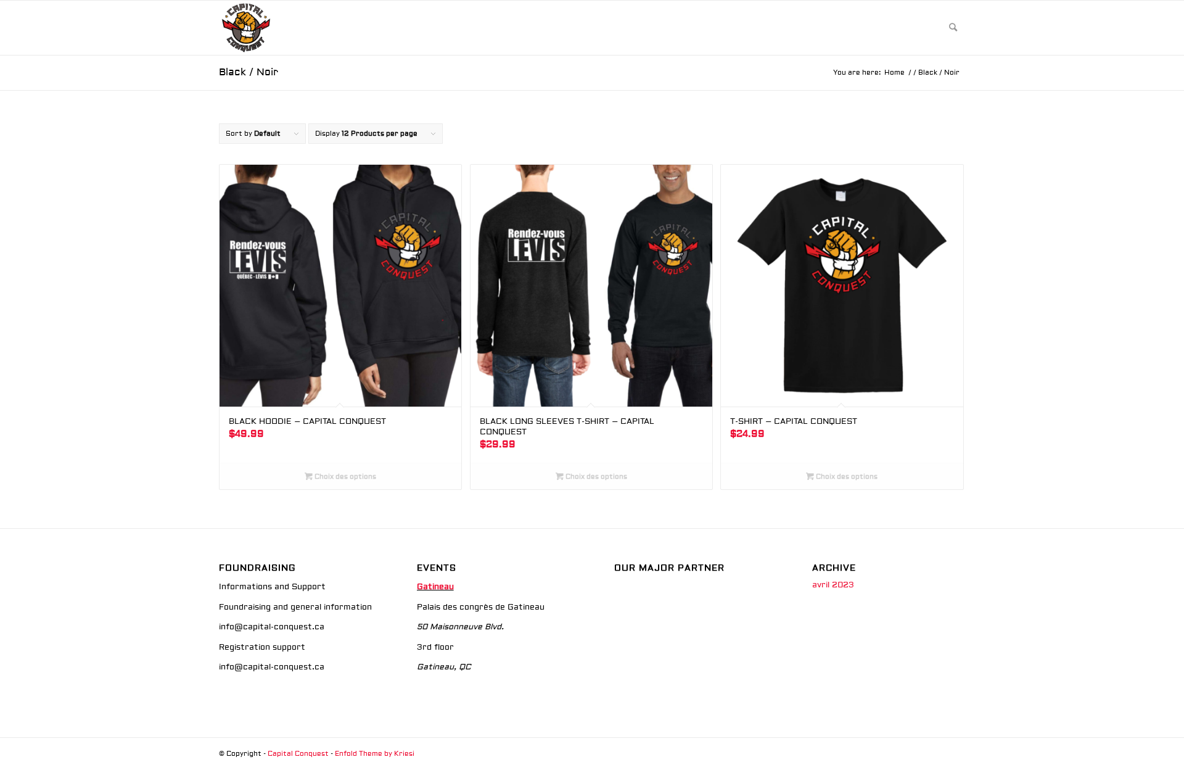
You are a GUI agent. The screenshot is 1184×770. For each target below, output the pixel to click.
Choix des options (344, 476)
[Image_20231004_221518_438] (246, 28)
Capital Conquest (298, 753)
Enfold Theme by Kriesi (374, 753)
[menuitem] (953, 28)
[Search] (953, 28)
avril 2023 (833, 585)
